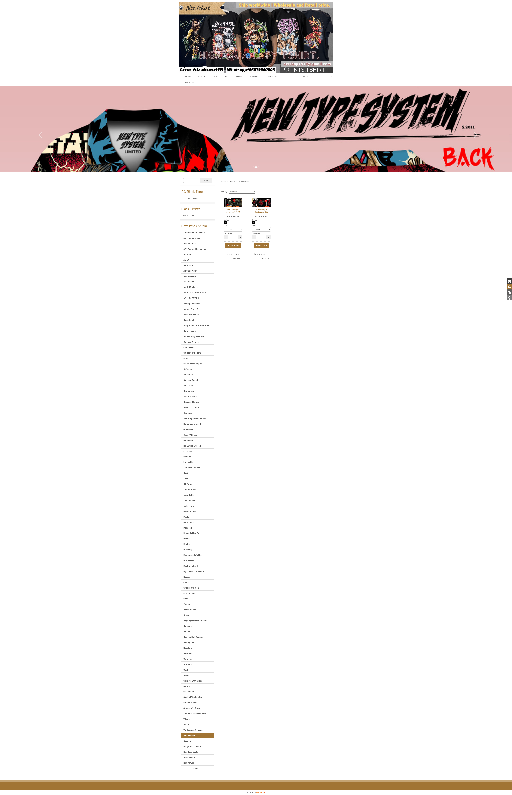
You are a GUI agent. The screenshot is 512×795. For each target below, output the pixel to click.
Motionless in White (192, 555)
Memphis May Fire (191, 533)
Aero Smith (188, 265)
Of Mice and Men (191, 587)
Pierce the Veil (189, 609)
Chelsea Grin (189, 347)
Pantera (186, 604)
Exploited (187, 413)
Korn (185, 478)
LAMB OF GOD (190, 489)
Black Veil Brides (191, 314)
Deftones (187, 369)
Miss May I (188, 549)
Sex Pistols (188, 653)
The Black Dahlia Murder (194, 713)
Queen (186, 615)
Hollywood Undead (192, 424)
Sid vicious (188, 658)
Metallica (187, 538)
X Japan (187, 741)
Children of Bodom (192, 352)
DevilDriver (188, 374)
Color (226, 219)
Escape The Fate (191, 407)
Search (206, 180)
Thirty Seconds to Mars (194, 232)
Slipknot (187, 686)
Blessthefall (188, 320)
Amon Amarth (189, 276)
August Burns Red (191, 309)
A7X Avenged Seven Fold (195, 249)
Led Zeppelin (189, 500)
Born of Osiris (189, 331)
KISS (185, 473)
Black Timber (188, 215)
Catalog (189, 82)
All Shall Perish (190, 270)
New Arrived (188, 762)
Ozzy (185, 598)
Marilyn (186, 516)
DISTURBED (188, 385)
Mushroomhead (190, 566)
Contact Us (272, 76)
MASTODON (188, 522)
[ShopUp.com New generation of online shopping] (260, 792)
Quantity (228, 233)
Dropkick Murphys (191, 402)
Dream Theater (190, 396)
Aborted (187, 254)
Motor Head (188, 560)
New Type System (191, 751)
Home (223, 181)
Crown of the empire (192, 363)
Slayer (186, 675)
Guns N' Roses (190, 434)
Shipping (254, 76)
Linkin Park (188, 506)
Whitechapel (189, 735)
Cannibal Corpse (191, 341)
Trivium (186, 719)
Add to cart (234, 245)
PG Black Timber (190, 198)
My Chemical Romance (193, 571)
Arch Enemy (188, 281)
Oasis (186, 582)
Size (226, 225)
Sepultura (187, 648)
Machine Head (189, 511)
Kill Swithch (188, 484)
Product (202, 76)
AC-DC (186, 259)
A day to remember (192, 238)
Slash (186, 669)
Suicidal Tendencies (192, 697)
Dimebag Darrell (190, 380)
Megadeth (188, 527)
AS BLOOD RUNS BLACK (194, 292)
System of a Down (191, 708)
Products (233, 181)
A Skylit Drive (189, 243)
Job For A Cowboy (191, 467)
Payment (239, 76)
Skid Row (187, 664)
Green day (188, 429)
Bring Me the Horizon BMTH (196, 325)
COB (185, 358)
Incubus (187, 456)
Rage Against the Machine (195, 620)
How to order (220, 76)
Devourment (189, 391)
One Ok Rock (189, 593)
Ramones (187, 626)
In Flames (187, 451)
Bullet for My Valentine (193, 336)
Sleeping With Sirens (192, 680)
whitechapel (244, 181)
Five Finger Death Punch (194, 418)
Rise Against (189, 642)
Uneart (186, 724)
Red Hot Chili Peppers (193, 637)
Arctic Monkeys (190, 287)
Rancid (186, 631)
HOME (188, 76)
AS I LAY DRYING (191, 298)
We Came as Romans (193, 730)
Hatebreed (188, 440)
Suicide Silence (190, 702)
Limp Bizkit (188, 495)
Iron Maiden (188, 462)
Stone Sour (188, 691)
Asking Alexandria (191, 303)
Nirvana (186, 576)
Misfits (186, 544)
